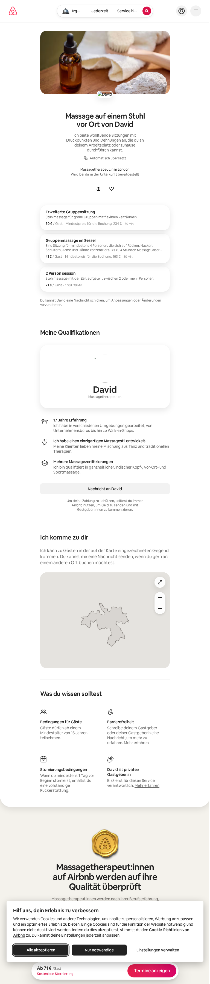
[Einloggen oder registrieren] (181, 10)
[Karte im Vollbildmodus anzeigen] (159, 582)
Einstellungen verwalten (157, 950)
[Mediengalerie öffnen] (105, 62)
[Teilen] (98, 188)
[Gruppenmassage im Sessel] (105, 248)
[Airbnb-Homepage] (13, 11)
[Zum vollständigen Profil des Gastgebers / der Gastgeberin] (105, 376)
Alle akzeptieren (41, 950)
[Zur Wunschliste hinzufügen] (111, 188)
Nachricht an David (105, 488)
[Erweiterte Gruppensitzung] (105, 217)
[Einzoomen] (159, 597)
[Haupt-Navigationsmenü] (195, 10)
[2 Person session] (105, 279)
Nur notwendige (99, 950)
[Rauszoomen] (159, 608)
